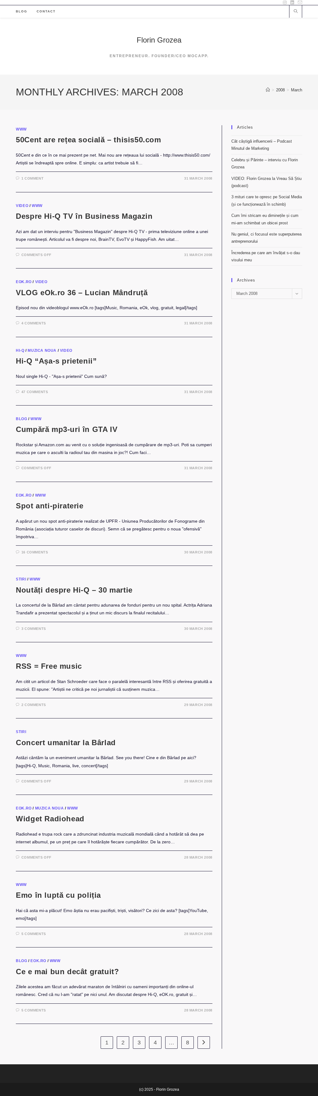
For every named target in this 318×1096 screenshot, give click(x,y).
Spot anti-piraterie (49, 506)
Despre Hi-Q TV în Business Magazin (84, 216)
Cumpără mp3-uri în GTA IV (66, 429)
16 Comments (34, 552)
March (296, 90)
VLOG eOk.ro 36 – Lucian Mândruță (82, 292)
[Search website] (295, 11)
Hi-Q (20, 350)
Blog (21, 419)
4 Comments (33, 323)
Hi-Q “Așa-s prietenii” (56, 361)
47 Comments (34, 392)
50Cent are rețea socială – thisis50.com (88, 139)
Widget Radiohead (50, 818)
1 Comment (32, 178)
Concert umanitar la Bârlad (66, 742)
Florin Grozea (159, 40)
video (22, 206)
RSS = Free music (49, 666)
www (21, 129)
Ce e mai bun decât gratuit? (67, 971)
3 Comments (33, 629)
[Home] (268, 90)
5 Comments (33, 934)
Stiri (21, 579)
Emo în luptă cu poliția (58, 895)
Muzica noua (42, 350)
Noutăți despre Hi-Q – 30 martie (74, 590)
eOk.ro (24, 282)
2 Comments (33, 705)
